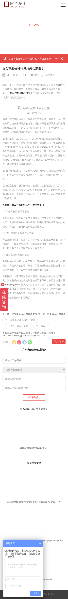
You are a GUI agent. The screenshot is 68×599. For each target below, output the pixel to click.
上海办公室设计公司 (17, 93)
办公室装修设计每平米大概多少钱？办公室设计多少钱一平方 (34, 502)
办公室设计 (42, 326)
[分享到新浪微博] (19, 342)
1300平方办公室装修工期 (24, 314)
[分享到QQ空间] (14, 342)
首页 (10, 58)
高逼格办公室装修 (56, 314)
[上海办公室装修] (15, 4)
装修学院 (20, 58)
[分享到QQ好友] (24, 342)
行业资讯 (32, 58)
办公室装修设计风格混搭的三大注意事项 (23, 205)
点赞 (60, 341)
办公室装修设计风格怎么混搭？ (34, 448)
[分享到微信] (30, 342)
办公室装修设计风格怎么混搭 (20, 320)
